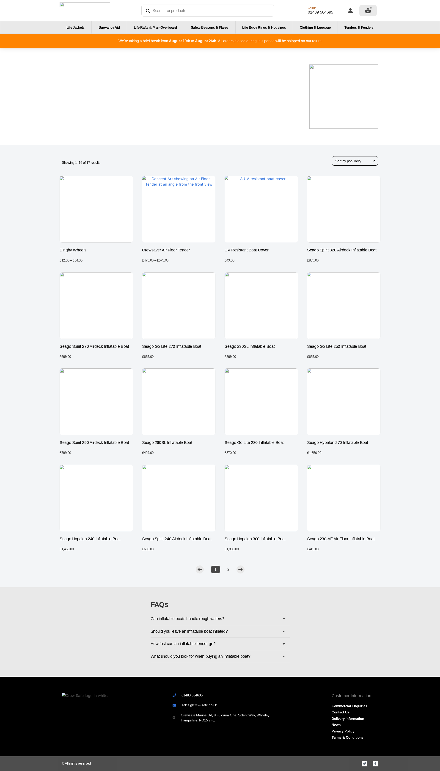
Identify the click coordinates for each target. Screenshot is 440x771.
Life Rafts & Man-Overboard (155, 27)
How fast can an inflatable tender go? (183, 643)
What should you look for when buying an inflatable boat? (200, 656)
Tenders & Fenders (359, 27)
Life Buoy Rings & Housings (264, 27)
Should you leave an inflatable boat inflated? (189, 631)
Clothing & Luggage (315, 27)
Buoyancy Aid (109, 27)
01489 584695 (320, 12)
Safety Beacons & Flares (209, 27)
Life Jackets (75, 27)
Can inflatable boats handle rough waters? (187, 618)
